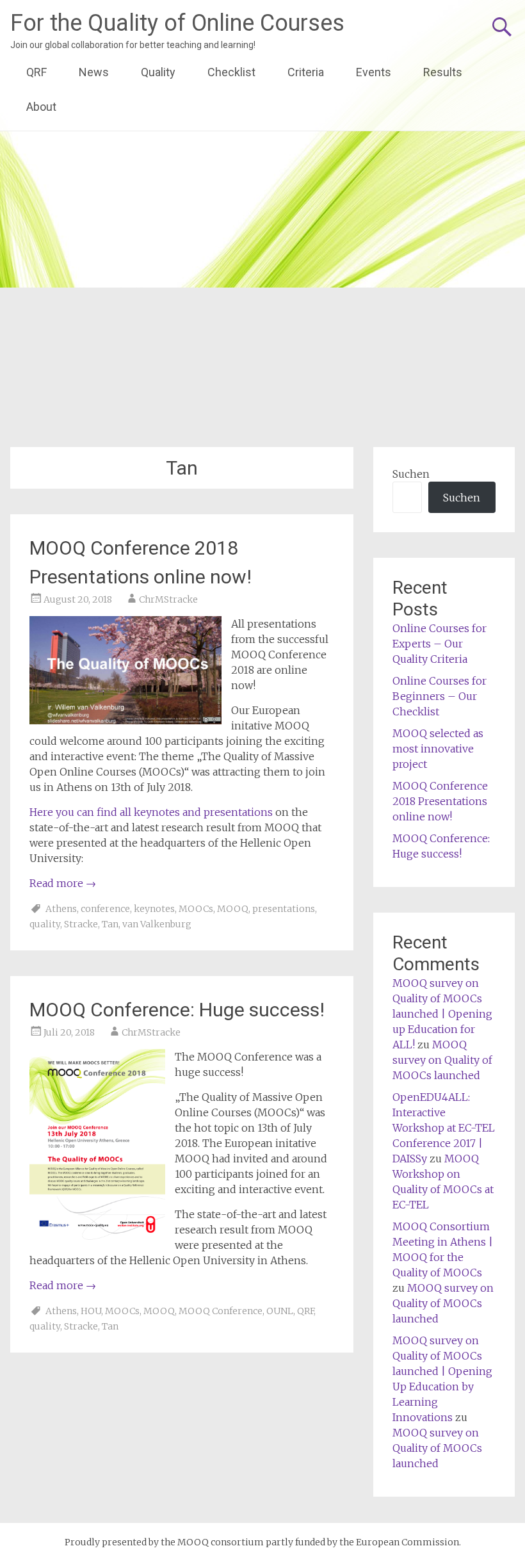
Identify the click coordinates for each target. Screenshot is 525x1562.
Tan (110, 924)
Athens (61, 909)
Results (442, 72)
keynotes (154, 909)
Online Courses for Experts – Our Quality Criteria (439, 643)
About (41, 106)
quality (44, 924)
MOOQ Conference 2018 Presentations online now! (440, 801)
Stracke (81, 924)
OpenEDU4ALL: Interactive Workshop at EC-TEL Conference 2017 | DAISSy (443, 1128)
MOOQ (232, 909)
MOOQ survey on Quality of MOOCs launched (442, 1060)
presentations (283, 909)
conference (105, 909)
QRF (36, 72)
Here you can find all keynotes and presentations (151, 812)
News (94, 72)
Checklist (231, 72)
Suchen (411, 474)
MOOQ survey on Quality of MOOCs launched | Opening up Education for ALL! (442, 1014)
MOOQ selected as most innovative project (437, 748)
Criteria (305, 72)
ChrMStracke (168, 599)
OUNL (279, 1311)
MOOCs (196, 909)
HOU (91, 1311)
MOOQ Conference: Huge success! (177, 1009)
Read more (62, 883)
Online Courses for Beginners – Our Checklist (439, 696)
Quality (158, 72)
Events (373, 72)
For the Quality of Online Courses (177, 23)
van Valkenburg (156, 924)
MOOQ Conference (220, 1311)
